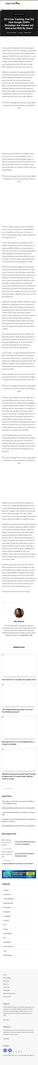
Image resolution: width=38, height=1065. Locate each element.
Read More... (6, 1020)
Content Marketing (9, 898)
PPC (5, 925)
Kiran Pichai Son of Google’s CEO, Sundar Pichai (19, 680)
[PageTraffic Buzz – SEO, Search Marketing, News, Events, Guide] (13, 3)
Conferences (7, 894)
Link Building (7, 916)
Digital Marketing (8, 903)
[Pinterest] (19, 42)
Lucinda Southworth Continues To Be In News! (17, 863)
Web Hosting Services (9, 993)
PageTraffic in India (26, 635)
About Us (5, 984)
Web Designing (8, 955)
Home (5, 974)
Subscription (6, 990)
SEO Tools (6, 981)
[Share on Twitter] (14, 42)
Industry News (7, 907)
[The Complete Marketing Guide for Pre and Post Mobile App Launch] (19, 694)
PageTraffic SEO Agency (27, 1055)
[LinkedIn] (24, 42)
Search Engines (19, 14)
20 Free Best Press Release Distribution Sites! (24, 855)
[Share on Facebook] (9, 42)
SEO (5, 938)
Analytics (6, 890)
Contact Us (6, 987)
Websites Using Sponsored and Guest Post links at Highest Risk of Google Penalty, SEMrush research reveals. (19, 776)
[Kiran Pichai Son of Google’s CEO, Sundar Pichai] (19, 665)
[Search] (33, 3)
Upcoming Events (8, 946)
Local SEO (6, 920)
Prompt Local (7, 996)
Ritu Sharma (12, 32)
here (28, 591)
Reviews (6, 929)
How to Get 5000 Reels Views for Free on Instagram (25, 843)
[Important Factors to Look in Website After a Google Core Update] (19, 727)
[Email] (29, 42)
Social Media (7, 942)
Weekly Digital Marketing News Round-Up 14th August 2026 (18, 826)
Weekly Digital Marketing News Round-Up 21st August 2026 (18, 808)
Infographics (7, 912)
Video (5, 951)
